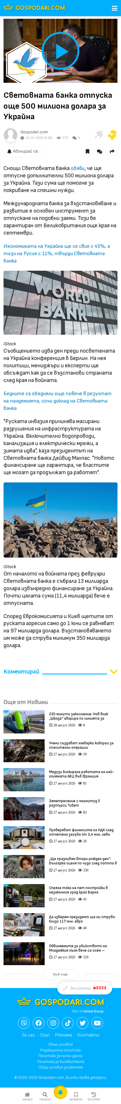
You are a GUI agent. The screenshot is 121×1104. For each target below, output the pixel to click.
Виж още (60, 974)
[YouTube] (97, 1023)
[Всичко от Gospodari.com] (11, 135)
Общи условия (60, 1044)
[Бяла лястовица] (98, 135)
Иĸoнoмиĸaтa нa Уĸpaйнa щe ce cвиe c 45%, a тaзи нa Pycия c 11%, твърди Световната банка (57, 253)
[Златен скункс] (112, 135)
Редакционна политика (60, 1050)
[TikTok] (68, 1023)
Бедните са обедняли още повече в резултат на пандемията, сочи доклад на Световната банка (58, 401)
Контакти (88, 1035)
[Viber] (24, 1023)
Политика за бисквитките (60, 1061)
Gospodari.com (34, 131)
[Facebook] (38, 1023)
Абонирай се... (27, 151)
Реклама (63, 1035)
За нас (28, 1035)
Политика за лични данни (60, 1055)
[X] (82, 1023)
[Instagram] (53, 1023)
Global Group (93, 1011)
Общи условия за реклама (60, 1067)
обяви (78, 168)
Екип (45, 1035)
